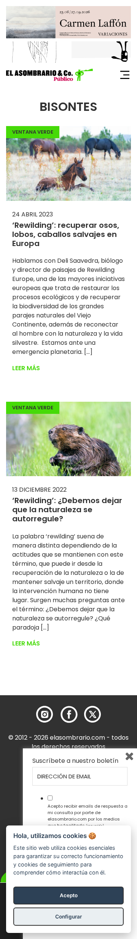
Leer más (26, 368)
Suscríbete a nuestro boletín (75, 761)
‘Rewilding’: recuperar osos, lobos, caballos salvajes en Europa (65, 234)
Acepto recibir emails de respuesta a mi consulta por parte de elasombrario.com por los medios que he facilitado (87, 815)
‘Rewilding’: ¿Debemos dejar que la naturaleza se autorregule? (67, 509)
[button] (49, 75)
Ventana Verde (32, 132)
